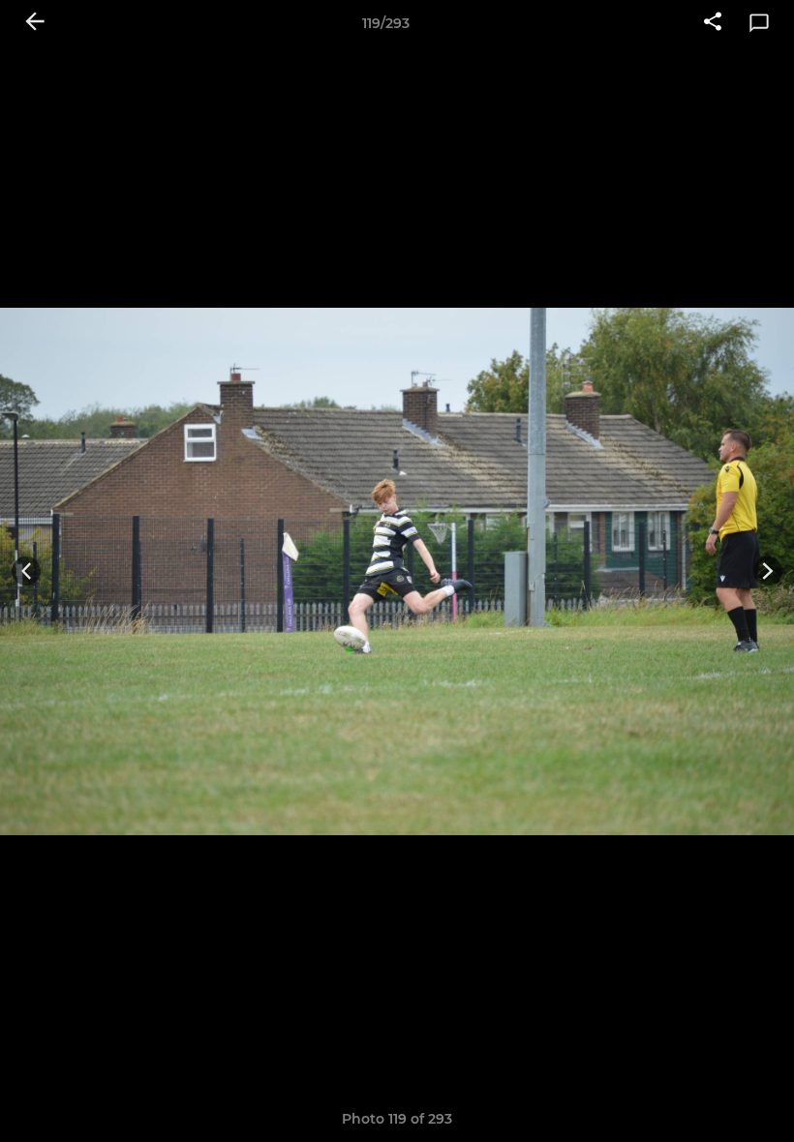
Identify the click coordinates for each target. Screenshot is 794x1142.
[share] (712, 23)
